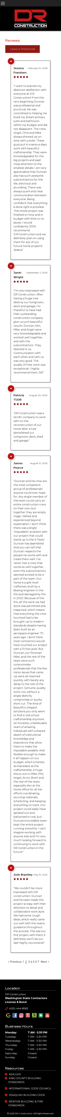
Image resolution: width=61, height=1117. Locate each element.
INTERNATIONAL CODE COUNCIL (30, 1088)
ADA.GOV (15, 1074)
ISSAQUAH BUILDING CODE (27, 1095)
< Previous (15, 961)
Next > (45, 961)
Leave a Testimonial (22, 49)
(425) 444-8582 (18, 1008)
